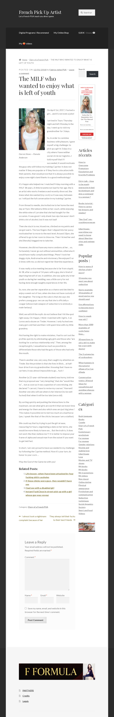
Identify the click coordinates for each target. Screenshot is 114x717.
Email (43, 595)
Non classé (84, 479)
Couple (82, 422)
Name (28, 595)
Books (81, 419)
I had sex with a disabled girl (40, 488)
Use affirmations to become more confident (86, 307)
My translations (86, 473)
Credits (26, 695)
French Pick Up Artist (40, 12)
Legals (26, 701)
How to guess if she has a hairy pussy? (86, 269)
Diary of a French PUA (38, 60)
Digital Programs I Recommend (34, 32)
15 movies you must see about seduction (86, 281)
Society (82, 507)
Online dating (85, 482)
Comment (30, 557)
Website (60, 595)
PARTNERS (28, 690)
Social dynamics (86, 504)
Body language (85, 416)
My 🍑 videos (25, 43)
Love (81, 457)
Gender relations (86, 444)
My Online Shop (61, 32)
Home (24, 60)
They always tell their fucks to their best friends (62, 518)
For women (84, 438)
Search (82, 69)
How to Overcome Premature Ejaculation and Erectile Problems (87, 168)
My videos (83, 476)
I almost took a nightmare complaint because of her (32, 518)
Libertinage (84, 454)
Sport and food (86, 510)
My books (83, 466)
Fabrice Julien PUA (57, 69)
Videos (82, 513)
